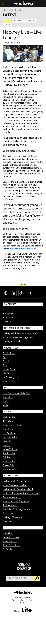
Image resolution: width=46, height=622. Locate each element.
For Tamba (8, 549)
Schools (6, 361)
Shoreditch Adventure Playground (18, 337)
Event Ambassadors (12, 497)
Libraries (6, 373)
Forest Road (8, 317)
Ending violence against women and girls (21, 493)
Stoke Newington (10, 313)
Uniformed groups (11, 377)
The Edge (7, 309)
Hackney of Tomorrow (12, 517)
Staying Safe (8, 465)
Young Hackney (10, 541)
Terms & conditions (11, 545)
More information (23, 3)
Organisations (12, 348)
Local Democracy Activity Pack (16, 393)
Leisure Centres (9, 369)
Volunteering (8, 521)
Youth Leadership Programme (16, 501)
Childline (6, 457)
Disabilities (8, 441)
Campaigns (19, 20)
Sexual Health (9, 429)
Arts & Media (9, 353)
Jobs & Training (10, 449)
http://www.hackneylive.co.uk (22, 248)
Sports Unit (8, 513)
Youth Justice (9, 461)
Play (5, 357)
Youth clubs (8, 381)
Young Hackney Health (13, 425)
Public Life (26, 609)
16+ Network (8, 421)
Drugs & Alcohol (10, 437)
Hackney (23, 592)
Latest (7, 20)
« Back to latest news (12, 10)
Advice (7, 411)
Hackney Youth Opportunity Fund (18, 489)
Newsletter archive (11, 537)
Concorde (7, 321)
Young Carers (9, 417)
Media (7, 24)
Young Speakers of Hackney (15, 485)
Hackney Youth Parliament (14, 481)
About (7, 528)
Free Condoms (9, 433)
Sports (5, 365)
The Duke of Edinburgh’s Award (17, 509)
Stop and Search (10, 469)
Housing (6, 445)
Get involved (11, 476)
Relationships (9, 453)
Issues (31, 20)
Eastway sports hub (11, 341)
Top (24, 284)
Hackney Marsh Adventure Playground (20, 333)
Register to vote (10, 505)
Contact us (8, 533)
